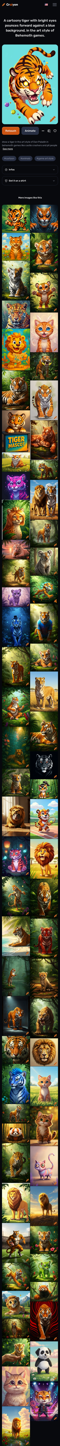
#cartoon (9, 158)
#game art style (45, 158)
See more (8, 148)
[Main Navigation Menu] (54, 4)
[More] (43, 131)
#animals (25, 158)
